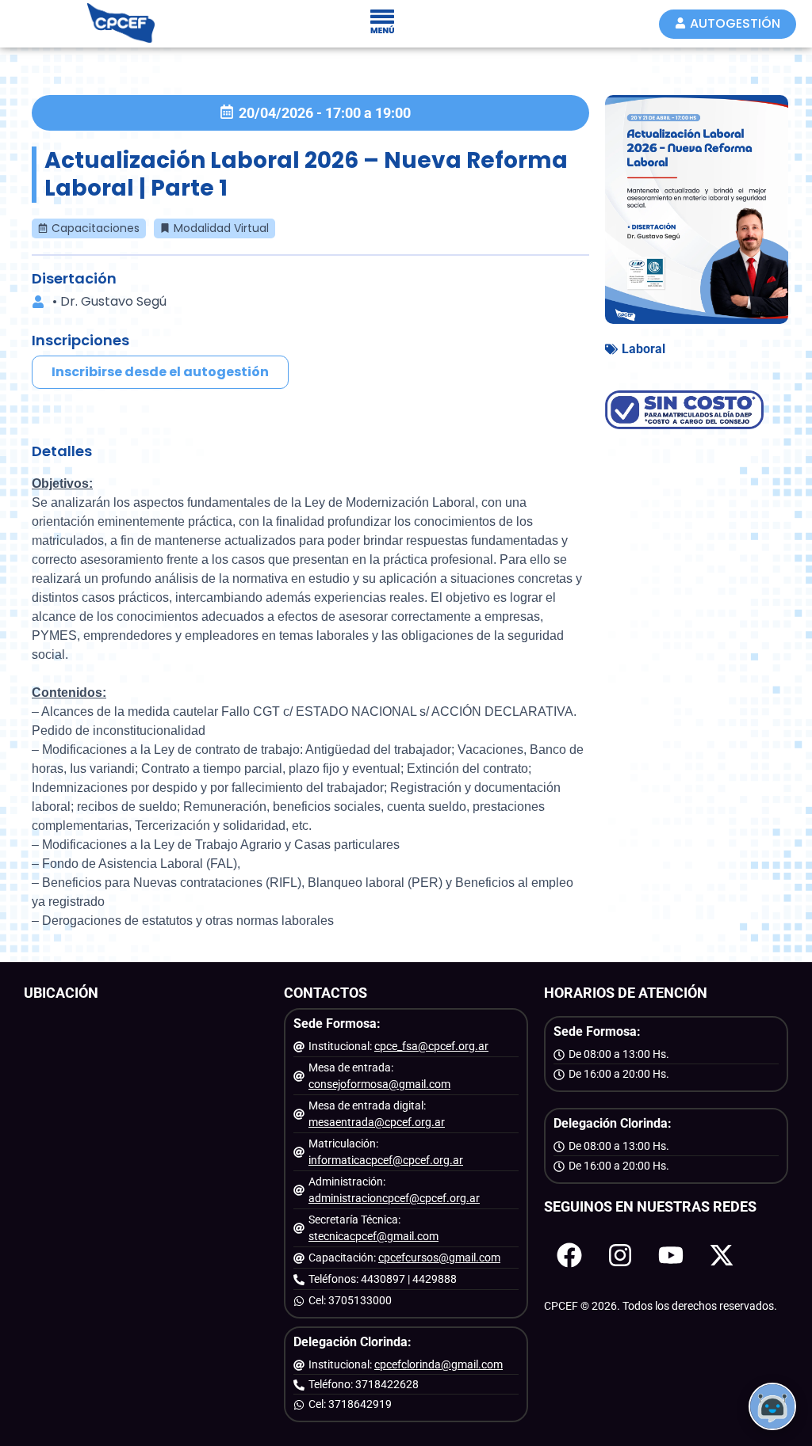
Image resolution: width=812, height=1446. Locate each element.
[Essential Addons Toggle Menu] (382, 24)
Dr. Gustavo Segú (113, 301)
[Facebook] (569, 1255)
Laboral (643, 348)
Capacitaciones (96, 228)
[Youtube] (670, 1255)
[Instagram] (620, 1255)
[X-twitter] (721, 1255)
